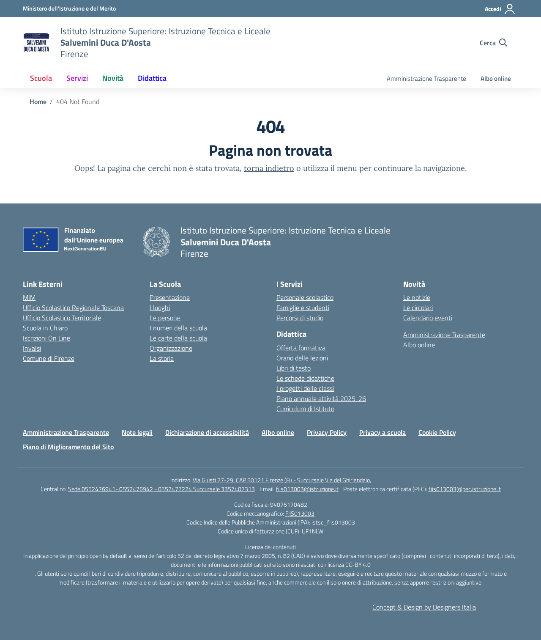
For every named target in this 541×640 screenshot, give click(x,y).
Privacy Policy (327, 432)
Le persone (165, 318)
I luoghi (160, 307)
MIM (29, 297)
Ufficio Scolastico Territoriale (62, 318)
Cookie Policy (437, 432)
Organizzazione (171, 348)
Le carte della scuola (178, 338)
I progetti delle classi (305, 388)
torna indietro (269, 168)
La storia (162, 358)
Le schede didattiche (305, 378)
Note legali (137, 432)
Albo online (496, 78)
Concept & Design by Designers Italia (424, 607)
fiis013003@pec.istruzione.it (465, 488)
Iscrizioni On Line (46, 338)
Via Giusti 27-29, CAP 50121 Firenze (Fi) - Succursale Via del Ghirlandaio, (282, 479)
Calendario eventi (427, 318)
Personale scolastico (304, 297)
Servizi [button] (77, 78)
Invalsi (32, 348)
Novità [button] (112, 78)
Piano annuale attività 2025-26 (321, 398)
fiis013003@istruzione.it (307, 488)
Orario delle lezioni (302, 358)
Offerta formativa (300, 348)
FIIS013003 (299, 513)
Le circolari (418, 307)
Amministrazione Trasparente (426, 78)
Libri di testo (293, 368)
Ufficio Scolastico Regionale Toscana (73, 307)
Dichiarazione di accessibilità (207, 432)
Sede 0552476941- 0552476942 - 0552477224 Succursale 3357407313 (161, 488)
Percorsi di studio (299, 318)
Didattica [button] (152, 78)
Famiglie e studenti (302, 307)
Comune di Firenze (48, 358)
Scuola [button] (41, 78)
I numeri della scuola (178, 328)
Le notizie (416, 297)
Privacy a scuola (382, 432)
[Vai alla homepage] (36, 42)
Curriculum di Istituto (305, 409)
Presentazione (170, 297)
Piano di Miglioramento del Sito (68, 447)
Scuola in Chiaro (45, 328)
